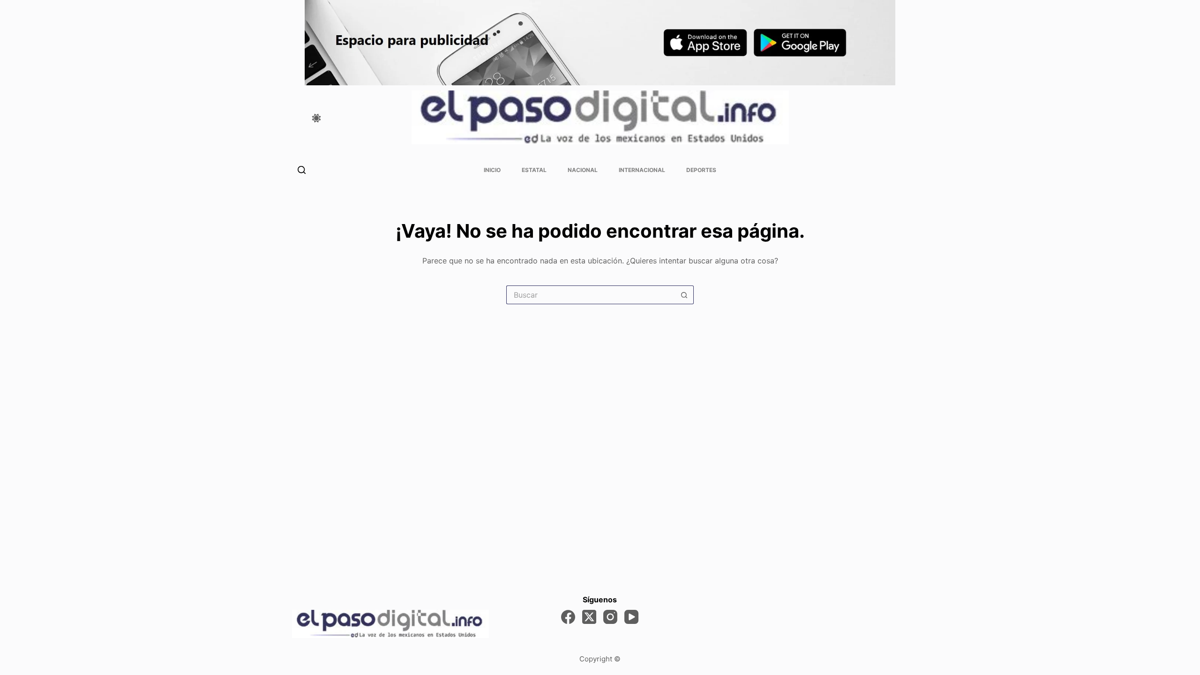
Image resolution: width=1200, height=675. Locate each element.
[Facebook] (568, 617)
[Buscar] (302, 170)
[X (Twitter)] (589, 617)
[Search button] (684, 294)
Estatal (534, 169)
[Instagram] (610, 617)
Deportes (701, 169)
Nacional (583, 169)
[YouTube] (631, 617)
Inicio (492, 169)
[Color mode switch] (316, 118)
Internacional (642, 169)
